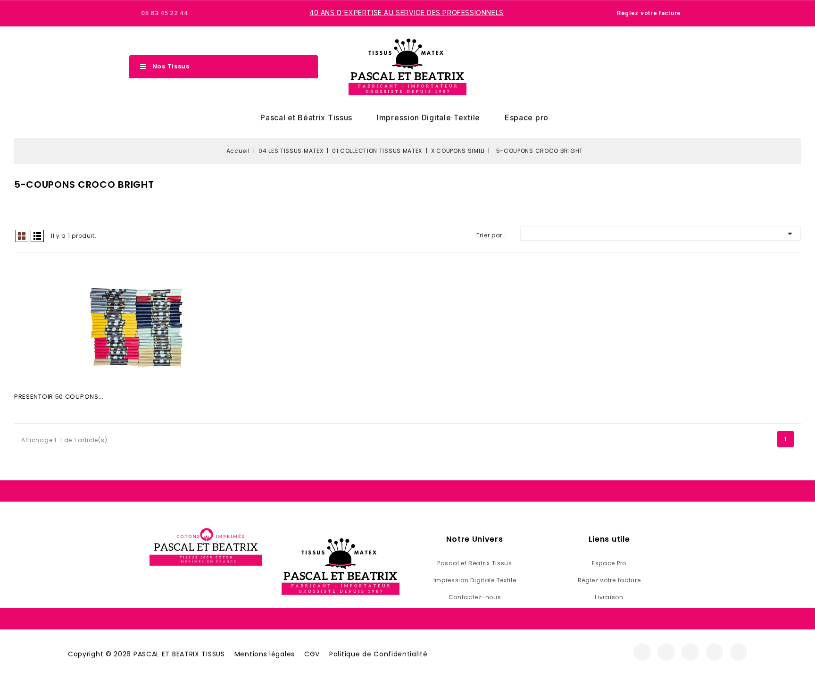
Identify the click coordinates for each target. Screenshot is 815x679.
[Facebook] (642, 652)
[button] (640, 67)
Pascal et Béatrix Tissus (306, 117)
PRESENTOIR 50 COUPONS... (59, 396)
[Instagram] (666, 652)
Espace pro (527, 117)
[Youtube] (714, 652)
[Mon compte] (656, 66)
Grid (21, 236)
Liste (37, 236)
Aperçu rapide (137, 330)
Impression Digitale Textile (428, 117)
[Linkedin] (738, 652)
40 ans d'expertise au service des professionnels (406, 12)
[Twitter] (690, 652)
